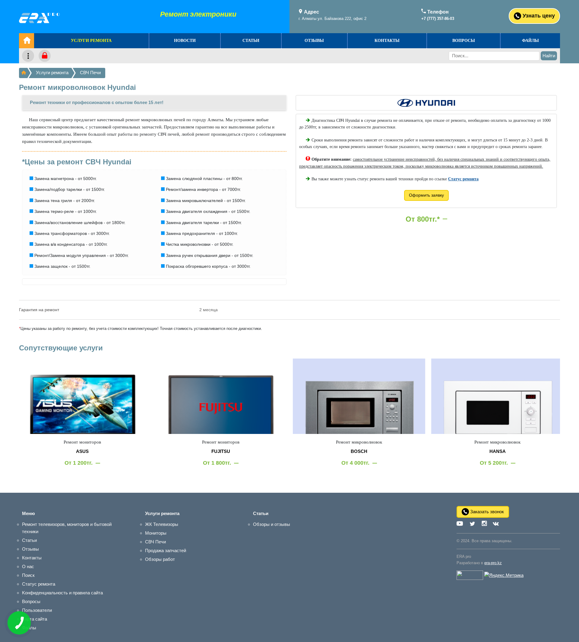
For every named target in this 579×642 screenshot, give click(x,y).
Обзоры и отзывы (271, 524)
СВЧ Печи (90, 72)
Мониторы (155, 533)
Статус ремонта (38, 584)
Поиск (28, 575)
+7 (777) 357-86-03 (437, 18)
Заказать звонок (486, 511)
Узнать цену (538, 15)
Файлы (530, 40)
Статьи (250, 40)
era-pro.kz (493, 563)
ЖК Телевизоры (161, 524)
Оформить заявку (426, 195)
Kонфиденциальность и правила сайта (62, 592)
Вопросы (463, 40)
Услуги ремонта (91, 40)
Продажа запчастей (165, 550)
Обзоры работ (160, 559)
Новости (185, 40)
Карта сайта (34, 618)
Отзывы (314, 40)
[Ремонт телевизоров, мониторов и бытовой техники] (23, 73)
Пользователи (37, 610)
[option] (82, 418)
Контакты (387, 40)
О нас (28, 566)
